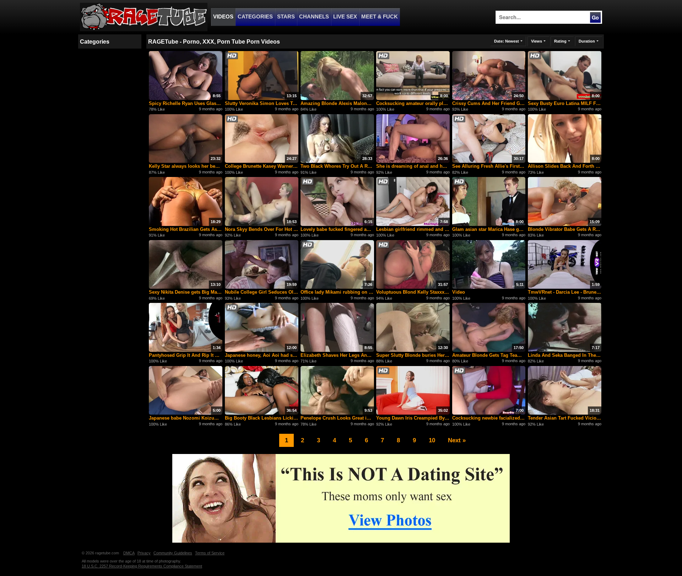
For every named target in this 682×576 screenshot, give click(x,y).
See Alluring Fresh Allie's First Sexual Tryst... (489, 166)
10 (432, 440)
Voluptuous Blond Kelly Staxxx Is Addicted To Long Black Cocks (413, 292)
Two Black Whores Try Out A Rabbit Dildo (337, 166)
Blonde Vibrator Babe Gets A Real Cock (564, 229)
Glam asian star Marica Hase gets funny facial (489, 229)
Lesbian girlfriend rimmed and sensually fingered (413, 229)
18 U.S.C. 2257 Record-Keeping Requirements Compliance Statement (142, 566)
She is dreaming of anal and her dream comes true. (413, 166)
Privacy (144, 553)
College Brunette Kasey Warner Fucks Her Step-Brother (261, 166)
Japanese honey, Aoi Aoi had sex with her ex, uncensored (261, 355)
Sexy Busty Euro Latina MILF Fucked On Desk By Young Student (564, 103)
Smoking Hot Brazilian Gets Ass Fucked (185, 229)
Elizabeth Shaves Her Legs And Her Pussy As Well (337, 355)
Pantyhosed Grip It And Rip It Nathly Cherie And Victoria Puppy (185, 355)
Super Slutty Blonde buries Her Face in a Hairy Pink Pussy (413, 355)
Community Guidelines (172, 553)
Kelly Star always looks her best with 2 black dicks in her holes (185, 166)
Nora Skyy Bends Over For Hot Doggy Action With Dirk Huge (261, 229)
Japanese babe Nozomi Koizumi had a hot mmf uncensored (185, 418)
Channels (314, 17)
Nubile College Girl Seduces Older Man (261, 292)
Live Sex (345, 17)
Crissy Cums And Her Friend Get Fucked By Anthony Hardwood (489, 103)
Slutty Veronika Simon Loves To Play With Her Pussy (261, 103)
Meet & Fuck (379, 17)
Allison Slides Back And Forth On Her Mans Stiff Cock (564, 166)
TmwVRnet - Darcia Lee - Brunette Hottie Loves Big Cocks (564, 292)
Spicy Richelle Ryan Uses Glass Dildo (185, 103)
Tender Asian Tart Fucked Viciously (564, 418)
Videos (223, 17)
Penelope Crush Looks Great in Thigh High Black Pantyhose (337, 418)
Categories (255, 17)
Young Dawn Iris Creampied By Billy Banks (413, 418)
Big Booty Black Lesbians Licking (261, 418)
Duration (587, 41)
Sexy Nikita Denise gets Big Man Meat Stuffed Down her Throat (185, 292)
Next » (457, 440)
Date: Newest (506, 41)
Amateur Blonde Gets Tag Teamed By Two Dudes (489, 355)
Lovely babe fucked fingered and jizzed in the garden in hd (337, 229)
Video (458, 292)
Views (536, 41)
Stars (286, 17)
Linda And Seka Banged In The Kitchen (564, 355)
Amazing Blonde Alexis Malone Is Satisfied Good (337, 103)
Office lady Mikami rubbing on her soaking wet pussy (337, 292)
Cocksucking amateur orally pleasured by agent (413, 103)
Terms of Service (209, 553)
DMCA (129, 553)
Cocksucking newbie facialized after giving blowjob (489, 418)
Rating (560, 41)
